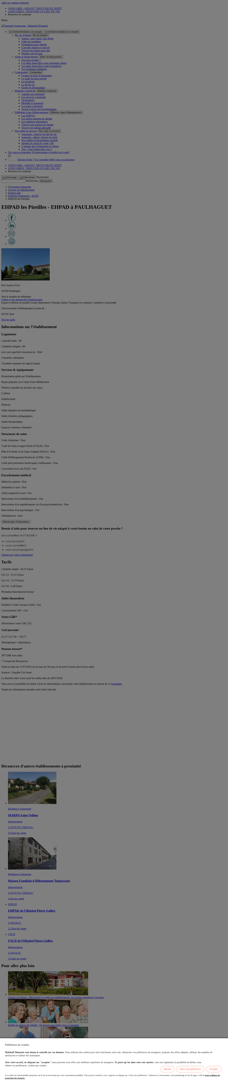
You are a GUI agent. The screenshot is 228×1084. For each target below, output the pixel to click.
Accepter (213, 1069)
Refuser (167, 1069)
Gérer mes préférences (190, 1069)
